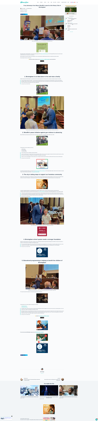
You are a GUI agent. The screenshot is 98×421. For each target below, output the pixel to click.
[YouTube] (74, 2)
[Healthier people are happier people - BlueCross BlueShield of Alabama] (42, 252)
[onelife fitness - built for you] (49, 409)
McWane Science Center (70, 20)
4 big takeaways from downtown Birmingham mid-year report (29, 396)
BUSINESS (41, 2)
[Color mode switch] (77, 2)
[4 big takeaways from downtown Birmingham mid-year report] (29, 390)
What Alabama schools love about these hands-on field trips (68, 396)
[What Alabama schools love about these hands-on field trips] (68, 390)
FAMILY (51, 2)
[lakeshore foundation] (42, 164)
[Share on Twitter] (26, 14)
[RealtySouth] (42, 231)
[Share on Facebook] (21, 14)
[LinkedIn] (72, 2)
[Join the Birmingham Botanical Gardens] (42, 47)
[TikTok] (73, 2)
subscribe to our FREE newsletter (45, 59)
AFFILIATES (58, 2)
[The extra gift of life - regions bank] (42, 89)
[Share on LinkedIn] (24, 14)
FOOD (48, 2)
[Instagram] (71, 2)
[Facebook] (70, 2)
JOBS (37, 2)
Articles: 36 (42, 373)
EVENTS (45, 2)
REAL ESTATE (54, 2)
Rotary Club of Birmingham (44, 53)
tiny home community (42, 191)
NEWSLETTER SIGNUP (63, 2)
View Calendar (71, 31)
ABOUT (68, 2)
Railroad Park (69, 25)
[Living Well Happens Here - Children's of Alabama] (42, 338)
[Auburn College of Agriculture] (42, 325)
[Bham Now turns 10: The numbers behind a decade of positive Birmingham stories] (49, 390)
